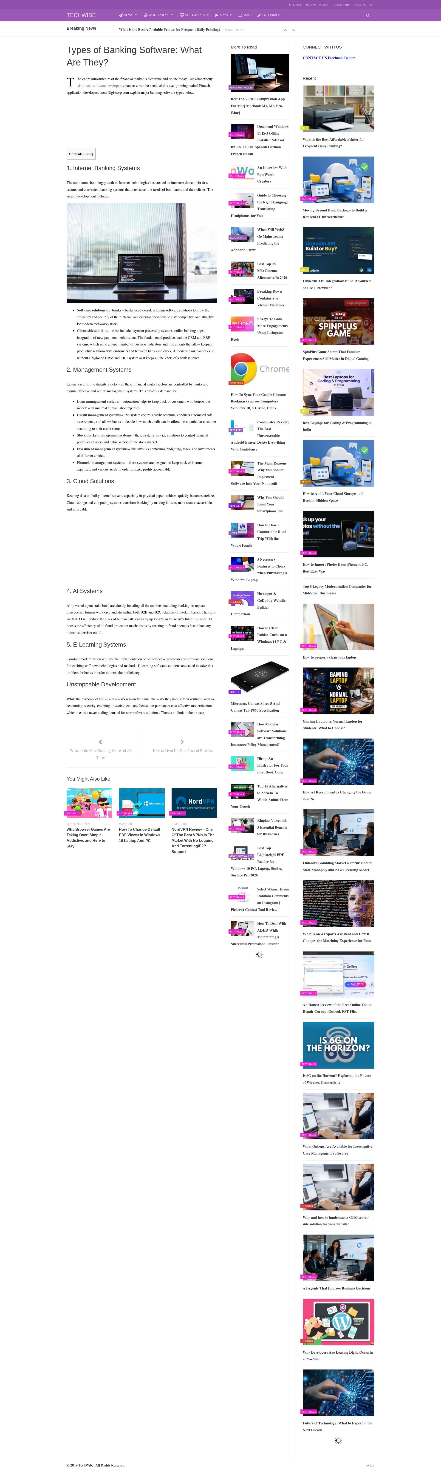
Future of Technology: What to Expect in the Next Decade (337, 1426)
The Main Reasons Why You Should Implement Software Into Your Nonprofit (258, 473)
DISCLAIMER (342, 4)
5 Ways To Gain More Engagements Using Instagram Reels (259, 329)
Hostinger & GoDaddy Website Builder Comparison (258, 603)
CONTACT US (363, 4)
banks (103, 698)
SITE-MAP (295, 4)
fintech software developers (102, 85)
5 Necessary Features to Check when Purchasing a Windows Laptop (259, 569)
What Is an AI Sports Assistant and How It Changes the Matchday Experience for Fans (337, 937)
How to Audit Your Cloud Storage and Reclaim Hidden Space (333, 497)
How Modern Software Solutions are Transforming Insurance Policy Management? (258, 734)
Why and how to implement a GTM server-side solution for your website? (336, 1221)
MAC (247, 15)
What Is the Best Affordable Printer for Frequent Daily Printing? (333, 143)
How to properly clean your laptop (329, 657)
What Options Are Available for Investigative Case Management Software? (337, 1150)
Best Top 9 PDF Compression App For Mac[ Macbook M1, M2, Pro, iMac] (258, 105)
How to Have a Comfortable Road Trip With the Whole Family (258, 535)
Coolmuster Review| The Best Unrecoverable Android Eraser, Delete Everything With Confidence (260, 435)
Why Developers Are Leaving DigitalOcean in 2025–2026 (338, 1355)
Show (88, 154)
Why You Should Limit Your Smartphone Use (270, 504)
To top (369, 1465)
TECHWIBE (81, 15)
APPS (224, 15)
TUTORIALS (271, 15)
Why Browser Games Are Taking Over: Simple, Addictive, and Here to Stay (88, 837)
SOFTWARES (195, 15)
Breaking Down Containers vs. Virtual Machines (270, 297)
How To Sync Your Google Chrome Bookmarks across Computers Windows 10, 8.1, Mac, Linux (258, 401)
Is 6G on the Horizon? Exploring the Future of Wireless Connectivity (337, 1079)
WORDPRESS (159, 15)
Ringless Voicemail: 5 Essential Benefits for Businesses (272, 827)
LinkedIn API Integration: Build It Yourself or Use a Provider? (337, 284)
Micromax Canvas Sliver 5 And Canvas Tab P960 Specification (255, 707)
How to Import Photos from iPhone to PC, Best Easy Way (335, 568)
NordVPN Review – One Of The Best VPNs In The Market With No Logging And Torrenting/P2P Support (193, 840)
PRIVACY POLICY (317, 4)
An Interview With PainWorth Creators (272, 174)
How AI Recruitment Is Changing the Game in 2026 (337, 795)
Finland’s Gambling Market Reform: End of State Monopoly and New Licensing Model (337, 866)
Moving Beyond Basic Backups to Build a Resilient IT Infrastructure (172, 29)
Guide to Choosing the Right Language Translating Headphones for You (259, 205)
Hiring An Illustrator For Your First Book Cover (272, 765)
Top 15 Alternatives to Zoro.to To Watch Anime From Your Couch (259, 796)
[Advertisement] (133, 109)
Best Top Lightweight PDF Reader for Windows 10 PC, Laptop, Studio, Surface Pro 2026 (257, 861)
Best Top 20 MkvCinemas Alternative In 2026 (272, 270)
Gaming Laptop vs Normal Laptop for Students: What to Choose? (332, 725)
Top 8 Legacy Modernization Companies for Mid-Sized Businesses (337, 590)
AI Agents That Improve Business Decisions (336, 1288)
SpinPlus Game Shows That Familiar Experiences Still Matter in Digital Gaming (336, 355)
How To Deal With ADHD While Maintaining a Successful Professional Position (258, 933)
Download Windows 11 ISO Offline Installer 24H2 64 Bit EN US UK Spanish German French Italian (259, 140)
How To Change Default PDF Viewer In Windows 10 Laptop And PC (139, 835)
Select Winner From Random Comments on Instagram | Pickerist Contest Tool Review (260, 899)
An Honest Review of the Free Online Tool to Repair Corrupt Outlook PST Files (337, 1008)
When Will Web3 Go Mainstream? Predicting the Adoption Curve (257, 239)
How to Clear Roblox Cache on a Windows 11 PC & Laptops (259, 638)
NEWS (128, 15)
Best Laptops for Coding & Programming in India (337, 426)
